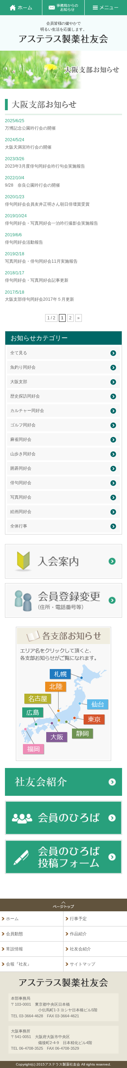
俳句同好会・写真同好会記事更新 (36, 280)
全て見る (18, 352)
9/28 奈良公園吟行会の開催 (32, 185)
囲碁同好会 (20, 468)
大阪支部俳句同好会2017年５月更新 (39, 299)
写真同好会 (20, 497)
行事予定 (78, 918)
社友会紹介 (80, 949)
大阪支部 (18, 381)
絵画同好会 (20, 511)
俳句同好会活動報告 (24, 242)
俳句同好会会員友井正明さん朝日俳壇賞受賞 (47, 204)
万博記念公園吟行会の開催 (30, 128)
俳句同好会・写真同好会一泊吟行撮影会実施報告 (51, 223)
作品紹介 (78, 933)
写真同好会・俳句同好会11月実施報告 (41, 261)
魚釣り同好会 (23, 367)
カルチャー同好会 (27, 410)
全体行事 (18, 526)
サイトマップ (82, 964)
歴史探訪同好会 (25, 396)
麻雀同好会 (20, 439)
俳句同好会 (20, 482)
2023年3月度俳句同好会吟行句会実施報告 (45, 166)
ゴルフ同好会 (23, 425)
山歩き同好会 (23, 453)
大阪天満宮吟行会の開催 (28, 147)
